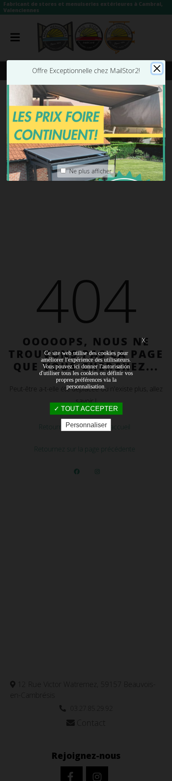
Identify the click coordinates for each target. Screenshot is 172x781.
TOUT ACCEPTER (88, 408)
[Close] (157, 68)
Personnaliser (86, 425)
